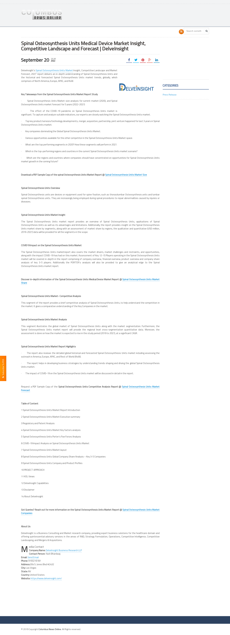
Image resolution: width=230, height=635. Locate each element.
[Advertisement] (152, 15)
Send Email (33, 557)
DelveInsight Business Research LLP (64, 550)
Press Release (169, 94)
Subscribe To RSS (3, 367)
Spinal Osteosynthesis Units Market (54, 70)
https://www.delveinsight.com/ (46, 578)
